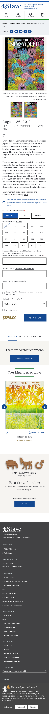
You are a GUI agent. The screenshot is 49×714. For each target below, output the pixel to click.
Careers (6, 649)
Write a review (24, 359)
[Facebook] (11, 31)
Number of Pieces (13, 221)
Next (44, 406)
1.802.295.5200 (9, 549)
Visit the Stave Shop (11, 623)
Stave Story (7, 615)
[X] (25, 31)
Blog (4, 619)
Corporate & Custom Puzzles (15, 581)
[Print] (20, 31)
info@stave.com (9, 553)
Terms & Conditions (11, 635)
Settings (8, 707)
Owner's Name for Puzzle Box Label (15, 281)
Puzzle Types (8, 577)
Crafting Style (15, 299)
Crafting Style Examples (20, 299)
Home (5, 23)
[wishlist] (4, 135)
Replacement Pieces (11, 661)
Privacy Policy (7, 700)
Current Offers (9, 597)
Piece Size (14, 211)
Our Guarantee (9, 627)
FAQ (4, 589)
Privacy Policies (9, 631)
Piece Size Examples (17, 211)
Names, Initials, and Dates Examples (31, 255)
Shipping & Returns (11, 585)
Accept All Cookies (33, 707)
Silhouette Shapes (19, 268)
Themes (12, 23)
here (26, 194)
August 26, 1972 (24, 436)
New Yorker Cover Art (25, 23)
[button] (18, 15)
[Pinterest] (30, 31)
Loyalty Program (9, 593)
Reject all (21, 707)
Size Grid (19, 221)
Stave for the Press (11, 657)
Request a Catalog (10, 653)
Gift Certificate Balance (13, 601)
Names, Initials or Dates (23, 253)
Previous (4, 406)
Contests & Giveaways (12, 605)
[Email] (16, 31)
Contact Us (7, 645)
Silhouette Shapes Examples (24, 268)
